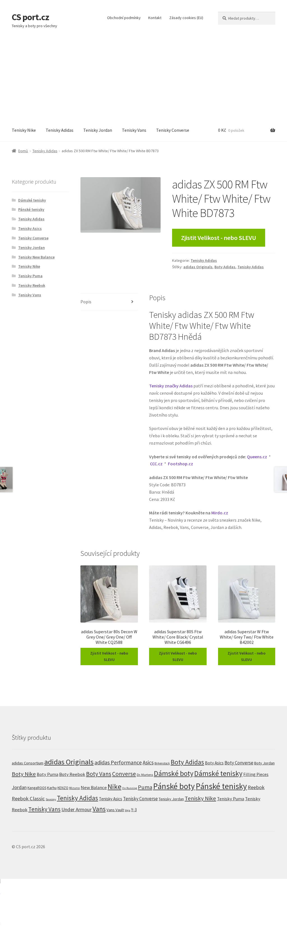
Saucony (51, 799)
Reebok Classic (28, 798)
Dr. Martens (145, 775)
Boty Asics (214, 763)
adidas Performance (118, 762)
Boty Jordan (264, 763)
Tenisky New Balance (36, 257)
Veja (127, 810)
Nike (114, 786)
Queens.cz (257, 456)
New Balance (94, 787)
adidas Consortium (27, 763)
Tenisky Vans (134, 130)
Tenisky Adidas (59, 130)
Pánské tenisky (31, 209)
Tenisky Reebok (31, 285)
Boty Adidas (224, 266)
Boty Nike (24, 774)
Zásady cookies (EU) (186, 17)
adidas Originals (197, 266)
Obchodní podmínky (124, 17)
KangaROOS (36, 787)
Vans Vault (115, 809)
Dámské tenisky (32, 200)
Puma (145, 787)
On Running (129, 788)
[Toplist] (143, 906)
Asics (148, 762)
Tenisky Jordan (97, 130)
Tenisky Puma (30, 275)
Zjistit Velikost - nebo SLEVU (218, 238)
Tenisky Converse (172, 130)
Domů (23, 150)
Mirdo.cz (219, 512)
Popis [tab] (85, 301)
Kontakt (154, 17)
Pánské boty (174, 786)
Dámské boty (173, 773)
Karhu (52, 787)
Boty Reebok (72, 774)
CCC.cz (156, 463)
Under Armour (76, 809)
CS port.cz (30, 17)
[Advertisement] (143, 77)
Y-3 (134, 809)
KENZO (62, 787)
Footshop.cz (180, 463)
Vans (99, 808)
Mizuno (74, 788)
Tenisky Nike (24, 130)
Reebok (256, 787)
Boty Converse (238, 763)
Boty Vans (98, 774)
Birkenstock (162, 763)
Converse (124, 774)
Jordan (19, 787)
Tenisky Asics (30, 228)
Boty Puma (47, 774)
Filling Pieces (256, 774)
